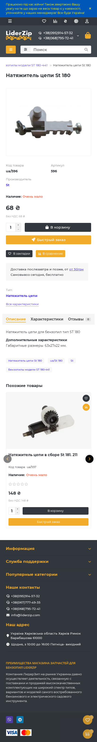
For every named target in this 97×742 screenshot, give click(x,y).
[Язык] (76, 21)
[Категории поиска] (25, 50)
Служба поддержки (27, 561)
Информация (20, 548)
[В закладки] (86, 398)
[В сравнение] (86, 407)
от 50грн (76, 269)
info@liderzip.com (25, 615)
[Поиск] (86, 49)
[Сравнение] (55, 21)
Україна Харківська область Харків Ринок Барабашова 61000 (46, 635)
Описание (16, 319)
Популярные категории (31, 574)
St (7, 185)
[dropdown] (10, 21)
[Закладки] (44, 21)
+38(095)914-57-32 (58, 33)
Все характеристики (22, 304)
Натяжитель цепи (21, 296)
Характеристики (47, 319)
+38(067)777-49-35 (25, 602)
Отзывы (78, 319)
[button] (8, 459)
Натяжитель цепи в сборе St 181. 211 (42, 455)
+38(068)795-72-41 (58, 38)
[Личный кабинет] (87, 21)
